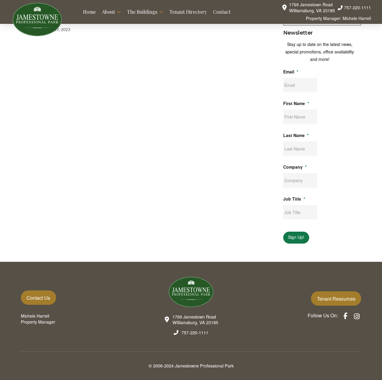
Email (290, 71)
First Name (296, 103)
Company (294, 167)
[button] (308, 7)
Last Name (296, 135)
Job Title (294, 198)
